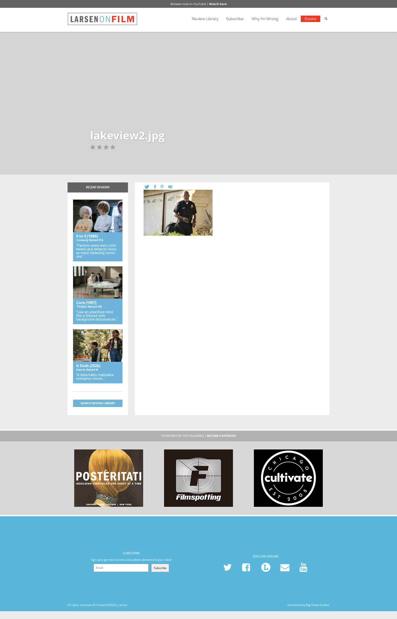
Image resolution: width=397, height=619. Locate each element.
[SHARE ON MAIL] (172, 187)
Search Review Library (98, 403)
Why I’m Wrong (264, 19)
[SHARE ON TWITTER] (149, 187)
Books (310, 19)
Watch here (218, 4)
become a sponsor (221, 436)
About (291, 19)
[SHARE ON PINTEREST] (164, 187)
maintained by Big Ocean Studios (308, 605)
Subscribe (235, 19)
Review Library (205, 19)
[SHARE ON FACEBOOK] (157, 187)
